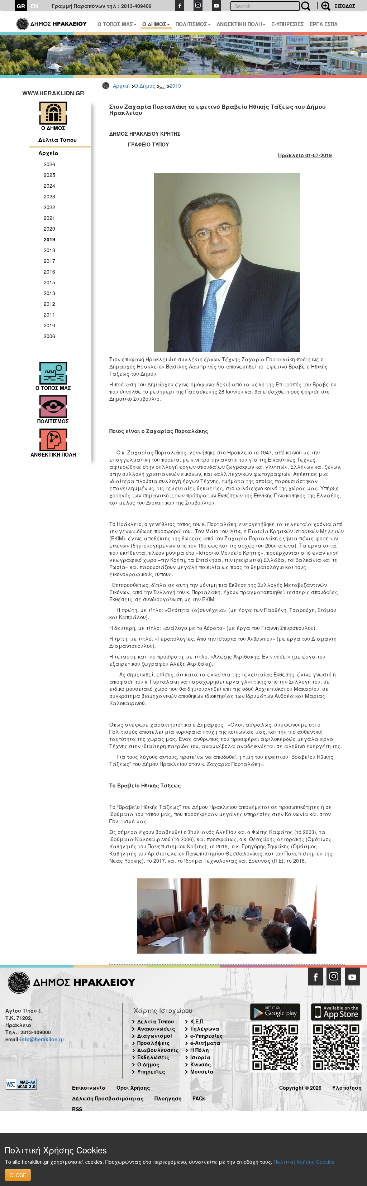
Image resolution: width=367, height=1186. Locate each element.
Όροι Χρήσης (133, 1086)
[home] (52, 21)
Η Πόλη (199, 1050)
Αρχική (121, 85)
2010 (49, 325)
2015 (49, 282)
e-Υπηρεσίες (206, 1035)
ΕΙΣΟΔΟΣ (344, 6)
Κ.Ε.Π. (197, 1021)
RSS (77, 1108)
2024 (49, 185)
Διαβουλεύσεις (158, 1050)
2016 (49, 271)
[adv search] (323, 5)
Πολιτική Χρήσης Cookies (304, 1161)
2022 (49, 207)
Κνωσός (200, 1064)
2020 (49, 228)
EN (34, 6)
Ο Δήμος (144, 85)
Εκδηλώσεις (153, 1057)
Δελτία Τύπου (57, 140)
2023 (49, 196)
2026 (49, 164)
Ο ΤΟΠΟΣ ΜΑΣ (115, 24)
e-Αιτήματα (205, 1042)
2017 (49, 260)
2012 (49, 303)
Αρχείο (48, 153)
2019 (175, 85)
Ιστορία (200, 1057)
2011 (49, 314)
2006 (49, 335)
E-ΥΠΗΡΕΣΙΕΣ (287, 24)
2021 (49, 217)
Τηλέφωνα (204, 1028)
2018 (49, 250)
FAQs (199, 1097)
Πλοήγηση (168, 1097)
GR (21, 6)
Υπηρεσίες (151, 1071)
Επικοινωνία (89, 1086)
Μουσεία (202, 1071)
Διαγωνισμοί (154, 1035)
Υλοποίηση (347, 1086)
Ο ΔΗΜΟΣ (154, 24)
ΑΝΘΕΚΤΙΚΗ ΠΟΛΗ (239, 24)
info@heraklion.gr (42, 1039)
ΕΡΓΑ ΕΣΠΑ (324, 24)
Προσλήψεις (153, 1042)
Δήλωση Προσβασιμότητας (108, 1097)
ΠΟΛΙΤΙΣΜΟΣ (191, 24)
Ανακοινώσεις (156, 1028)
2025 (49, 174)
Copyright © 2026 (300, 1086)
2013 (49, 292)
